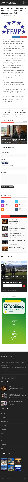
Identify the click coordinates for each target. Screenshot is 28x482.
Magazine (3, 429)
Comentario (4, 172)
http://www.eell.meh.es (8, 103)
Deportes (3, 417)
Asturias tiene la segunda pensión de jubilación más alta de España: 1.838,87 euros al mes (13, 140)
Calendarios (4, 444)
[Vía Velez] (4, 468)
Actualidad (3, 413)
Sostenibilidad (4, 421)
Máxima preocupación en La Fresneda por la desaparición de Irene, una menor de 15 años (16, 235)
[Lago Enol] (18, 461)
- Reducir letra (23, 36)
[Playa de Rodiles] (11, 461)
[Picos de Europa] (18, 468)
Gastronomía (4, 440)
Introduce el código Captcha (8, 165)
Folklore (3, 448)
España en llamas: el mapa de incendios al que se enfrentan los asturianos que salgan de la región (17, 249)
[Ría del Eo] (11, 468)
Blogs (2, 433)
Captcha (3, 159)
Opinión (3, 437)
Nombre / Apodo (5, 152)
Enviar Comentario (8, 186)
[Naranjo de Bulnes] (4, 461)
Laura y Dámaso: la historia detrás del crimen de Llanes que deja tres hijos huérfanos (17, 242)
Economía (3, 425)
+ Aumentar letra (15, 36)
